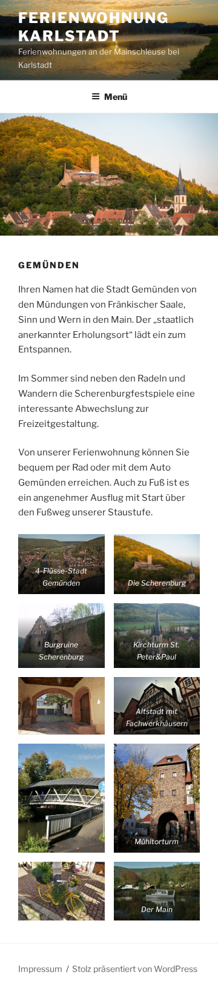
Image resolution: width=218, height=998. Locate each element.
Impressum (40, 968)
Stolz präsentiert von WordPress (134, 968)
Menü (115, 96)
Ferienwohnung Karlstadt (93, 27)
